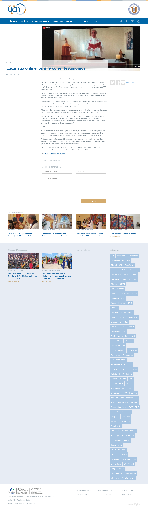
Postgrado (126, 417)
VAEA (121, 469)
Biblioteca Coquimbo (130, 270)
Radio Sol (96, 21)
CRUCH (114, 308)
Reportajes (115, 436)
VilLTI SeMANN (117, 473)
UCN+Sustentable (118, 450)
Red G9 (133, 431)
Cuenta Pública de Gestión (122, 312)
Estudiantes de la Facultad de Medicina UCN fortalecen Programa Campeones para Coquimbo (56, 276)
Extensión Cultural (118, 360)
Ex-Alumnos (128, 355)
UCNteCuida (116, 464)
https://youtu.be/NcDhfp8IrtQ (55, 154)
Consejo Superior (118, 303)
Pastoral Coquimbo (118, 407)
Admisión (126, 260)
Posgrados (115, 417)
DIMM (131, 327)
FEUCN (114, 369)
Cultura (114, 317)
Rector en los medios (40, 21)
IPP (125, 393)
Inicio (15, 21)
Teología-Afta (116, 445)
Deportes (124, 322)
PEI (112, 412)
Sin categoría (116, 440)
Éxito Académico (128, 478)
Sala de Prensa (82, 21)
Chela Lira (126, 279)
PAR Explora (123, 402)
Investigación (116, 393)
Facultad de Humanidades (121, 365)
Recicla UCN (116, 426)
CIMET (122, 284)
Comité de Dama (117, 298)
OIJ (137, 398)
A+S (112, 256)
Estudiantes (115, 355)
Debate (122, 317)
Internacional (127, 388)
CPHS (129, 303)
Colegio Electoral (118, 294)
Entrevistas (132, 350)
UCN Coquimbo (129, 459)
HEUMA (122, 379)
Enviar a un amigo (130, 82)
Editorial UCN (116, 341)
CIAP (135, 279)
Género (114, 379)
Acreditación (132, 256)
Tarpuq (127, 440)
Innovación (115, 388)
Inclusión (129, 383)
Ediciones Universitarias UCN (123, 336)
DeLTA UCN (133, 317)
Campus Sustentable (119, 275)
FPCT (122, 369)
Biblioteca (115, 270)
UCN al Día (115, 459)
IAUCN (114, 383)
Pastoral (134, 402)
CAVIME (133, 275)
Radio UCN (125, 421)
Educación (129, 341)
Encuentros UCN (118, 346)
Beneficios (129, 265)
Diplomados (116, 331)
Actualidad (115, 260)
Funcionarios (132, 369)
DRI (124, 331)
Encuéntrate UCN (118, 350)
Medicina (133, 393)
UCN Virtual (129, 464)
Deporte (114, 322)
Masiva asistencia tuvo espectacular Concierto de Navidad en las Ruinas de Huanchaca (22, 276)
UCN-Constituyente (119, 454)
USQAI (114, 469)
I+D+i (131, 379)
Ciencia (114, 284)
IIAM (121, 383)
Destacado (115, 327)
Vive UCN (115, 478)
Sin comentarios (13, 239)
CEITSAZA (115, 279)
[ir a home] (17, 9)
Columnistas (57, 21)
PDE (137, 407)
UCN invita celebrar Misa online (123, 234)
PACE (113, 402)
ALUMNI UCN (117, 265)
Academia (121, 256)
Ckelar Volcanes (117, 289)
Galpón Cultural (125, 374)
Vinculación (131, 473)
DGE (124, 327)
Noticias (24, 21)
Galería (69, 21)
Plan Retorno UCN (123, 412)
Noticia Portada (117, 398)
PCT (131, 407)
